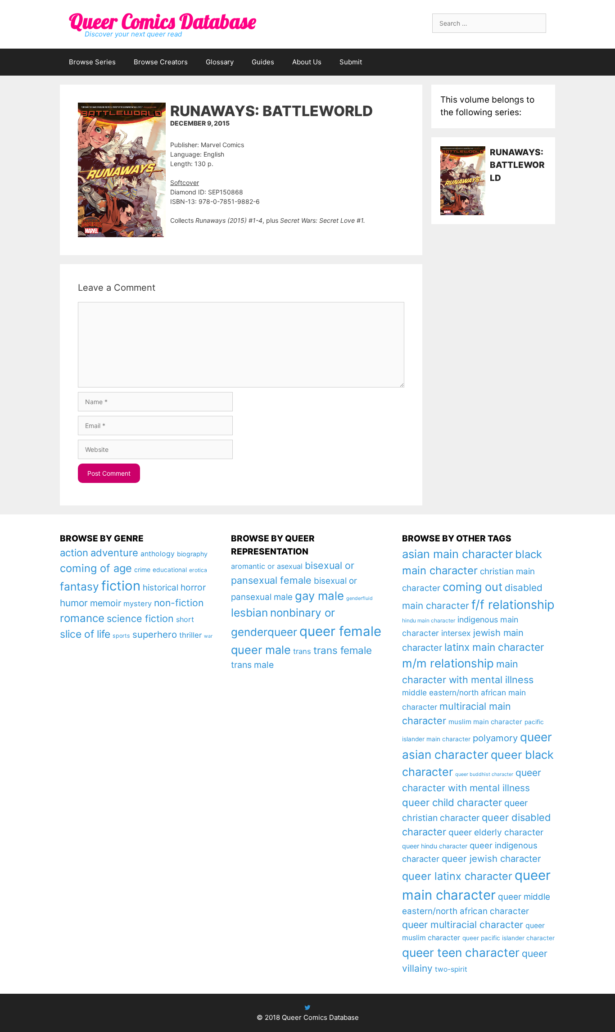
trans (302, 651)
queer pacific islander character (508, 938)
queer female (340, 631)
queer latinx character (457, 876)
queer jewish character (491, 858)
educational (170, 569)
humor (74, 602)
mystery (137, 603)
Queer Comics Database (162, 21)
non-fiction (178, 602)
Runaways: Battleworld (517, 165)
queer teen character (461, 952)
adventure (114, 553)
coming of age (96, 568)
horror (193, 587)
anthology (157, 554)
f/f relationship (513, 604)
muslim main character (485, 721)
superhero (154, 634)
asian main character (457, 554)
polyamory (495, 738)
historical (160, 587)
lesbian (249, 612)
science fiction (140, 618)
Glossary (220, 62)
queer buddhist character (484, 774)
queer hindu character (434, 846)
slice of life (85, 634)
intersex (456, 633)
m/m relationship (448, 663)
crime (142, 569)
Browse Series (92, 62)
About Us (306, 62)
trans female (342, 650)
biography (192, 554)
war (208, 636)
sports (121, 635)
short (185, 619)
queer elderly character (495, 832)
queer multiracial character (462, 924)
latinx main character (494, 647)
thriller (190, 635)
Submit (350, 62)
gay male (319, 596)
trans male (252, 664)
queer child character (452, 802)
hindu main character (428, 620)
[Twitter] (307, 1007)
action (74, 553)
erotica (198, 570)
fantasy (79, 586)
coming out (472, 587)
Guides (263, 62)
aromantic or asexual (267, 566)
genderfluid (359, 598)
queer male (261, 650)
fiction (120, 586)
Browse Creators (161, 62)
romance (82, 618)
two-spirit (451, 969)
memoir (105, 603)
